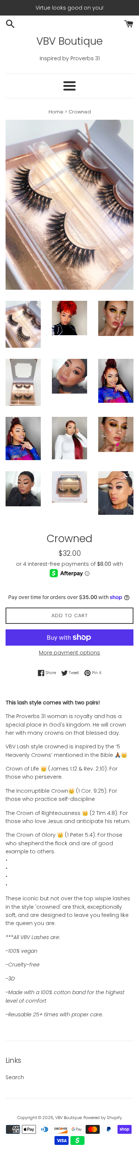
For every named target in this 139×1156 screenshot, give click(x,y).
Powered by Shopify (102, 1118)
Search (15, 1077)
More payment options (69, 652)
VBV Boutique (69, 41)
